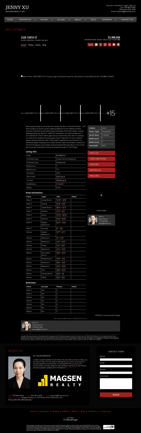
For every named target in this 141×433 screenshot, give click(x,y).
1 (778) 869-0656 (103, 221)
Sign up (132, 5)
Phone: (103, 369)
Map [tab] (44, 44)
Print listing (94, 175)
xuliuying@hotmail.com (125, 11)
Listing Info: (31, 151)
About (74, 411)
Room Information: (34, 192)
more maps (101, 211)
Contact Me (127, 20)
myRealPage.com (70, 419)
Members (92, 411)
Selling (65, 411)
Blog (93, 20)
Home (10, 20)
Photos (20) (94, 153)
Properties (44, 411)
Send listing (94, 164)
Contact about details (98, 158)
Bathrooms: (31, 282)
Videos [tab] (38, 44)
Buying (56, 411)
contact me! (71, 368)
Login (125, 5)
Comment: (104, 376)
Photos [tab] (31, 44)
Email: (102, 363)
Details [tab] (23, 44)
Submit (116, 394)
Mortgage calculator (102, 170)
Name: (103, 356)
